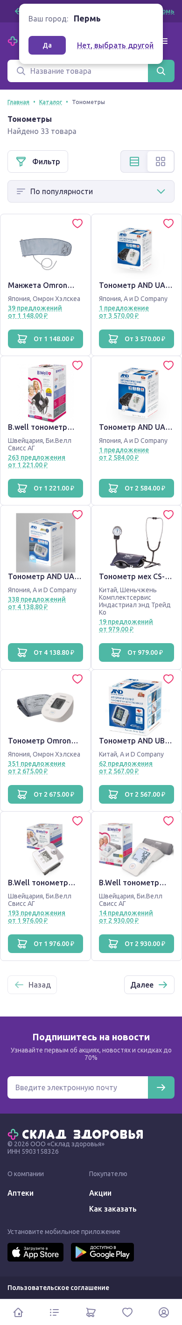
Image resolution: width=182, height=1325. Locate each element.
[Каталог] (54, 1312)
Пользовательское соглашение (58, 1287)
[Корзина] (91, 1312)
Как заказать (113, 1209)
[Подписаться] (161, 1087)
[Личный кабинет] (164, 1312)
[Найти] (161, 71)
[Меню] (163, 41)
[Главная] (77, 1133)
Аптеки (20, 1193)
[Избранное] (127, 1312)
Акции (100, 1193)
